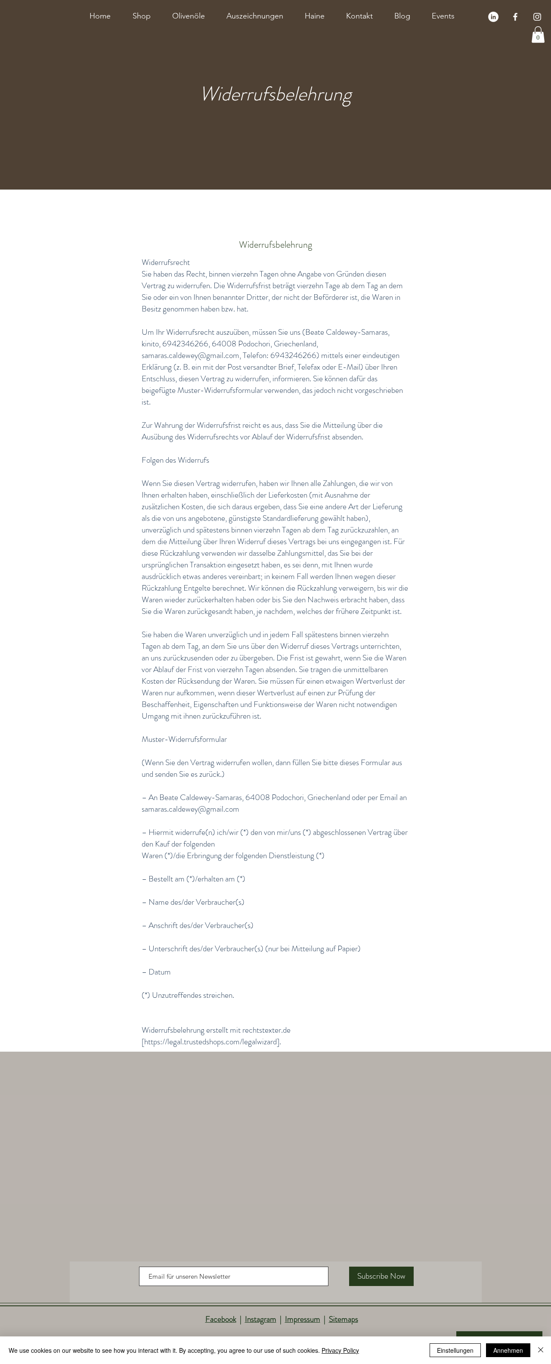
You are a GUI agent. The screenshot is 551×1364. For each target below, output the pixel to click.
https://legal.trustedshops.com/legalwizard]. (212, 1041)
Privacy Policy (340, 1350)
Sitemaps (343, 1319)
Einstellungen (455, 1350)
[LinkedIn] (493, 17)
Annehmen (508, 1350)
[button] (538, 34)
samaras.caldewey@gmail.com (190, 355)
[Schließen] (541, 1350)
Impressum (302, 1319)
